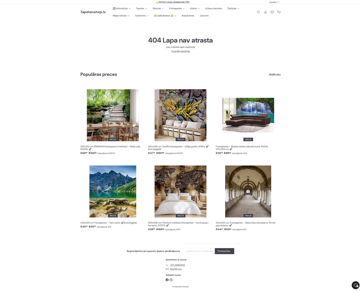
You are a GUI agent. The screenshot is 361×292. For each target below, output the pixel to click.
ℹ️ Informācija (120, 8)
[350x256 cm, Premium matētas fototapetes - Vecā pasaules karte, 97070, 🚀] (180, 196)
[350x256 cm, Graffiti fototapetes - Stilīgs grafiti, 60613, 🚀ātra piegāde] (180, 120)
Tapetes (140, 8)
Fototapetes (175, 8)
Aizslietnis (140, 15)
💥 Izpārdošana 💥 (164, 15)
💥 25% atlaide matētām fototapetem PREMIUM (172, 2)
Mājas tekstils (120, 15)
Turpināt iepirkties (180, 51)
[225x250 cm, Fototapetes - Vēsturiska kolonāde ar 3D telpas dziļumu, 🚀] (248, 196)
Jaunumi (204, 15)
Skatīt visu (275, 74)
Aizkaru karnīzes (213, 8)
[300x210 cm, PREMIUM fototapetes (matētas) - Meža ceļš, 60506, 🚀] (112, 120)
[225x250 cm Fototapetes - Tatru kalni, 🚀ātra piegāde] (112, 195)
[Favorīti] (272, 12)
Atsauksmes (188, 15)
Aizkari (194, 8)
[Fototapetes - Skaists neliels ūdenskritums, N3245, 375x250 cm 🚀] (248, 120)
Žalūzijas (232, 8)
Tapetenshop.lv (93, 12)
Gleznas (157, 8)
